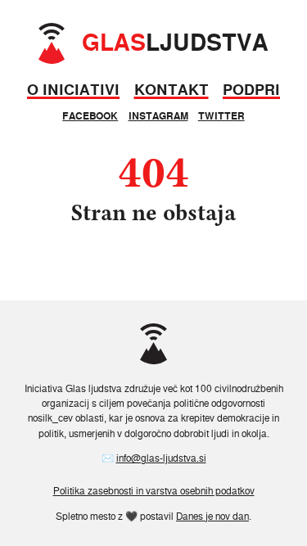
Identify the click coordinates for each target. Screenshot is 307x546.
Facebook (90, 116)
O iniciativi (73, 90)
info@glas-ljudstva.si (161, 458)
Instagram (158, 116)
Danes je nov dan (212, 516)
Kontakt (171, 90)
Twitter (221, 116)
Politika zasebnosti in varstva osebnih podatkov (154, 490)
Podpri (251, 90)
